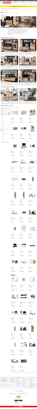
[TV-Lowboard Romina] (23, 261)
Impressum (8, 404)
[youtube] (20, 391)
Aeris (2, 139)
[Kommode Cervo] (15, 179)
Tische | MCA (9, 102)
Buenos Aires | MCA (9, 53)
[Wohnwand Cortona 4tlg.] (15, 361)
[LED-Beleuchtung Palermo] (23, 162)
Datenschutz (17, 404)
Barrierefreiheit (31, 404)
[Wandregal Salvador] (15, 344)
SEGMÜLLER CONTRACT (32, 385)
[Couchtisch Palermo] (15, 128)
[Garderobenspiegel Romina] (15, 279)
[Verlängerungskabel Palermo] (23, 296)
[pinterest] (16, 391)
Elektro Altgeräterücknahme (26, 386)
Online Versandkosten (12, 379)
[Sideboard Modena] (23, 179)
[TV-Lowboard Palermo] (23, 146)
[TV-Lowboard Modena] (15, 245)
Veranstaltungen (18, 385)
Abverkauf (17, 379)
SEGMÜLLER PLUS (34, 0)
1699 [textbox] (8, 112)
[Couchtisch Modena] (23, 212)
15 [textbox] (1, 112)
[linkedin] (22, 391)
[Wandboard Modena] (32, 245)
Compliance (31, 387)
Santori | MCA (27, 53)
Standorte (31, 379)
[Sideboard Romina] (15, 112)
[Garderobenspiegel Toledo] (32, 279)
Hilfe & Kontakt (20, 0)
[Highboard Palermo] (32, 112)
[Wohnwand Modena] (32, 212)
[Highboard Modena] (15, 146)
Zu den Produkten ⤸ (3, 15)
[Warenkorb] (35, 2)
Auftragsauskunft (27, 0)
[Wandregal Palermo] (32, 328)
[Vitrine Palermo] (15, 195)
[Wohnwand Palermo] (23, 128)
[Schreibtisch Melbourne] (23, 245)
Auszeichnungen (31, 386)
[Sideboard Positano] (23, 361)
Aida (2, 140)
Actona (2, 136)
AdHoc (2, 137)
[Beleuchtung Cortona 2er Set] (32, 312)
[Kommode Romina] (23, 228)
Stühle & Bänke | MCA (27, 102)
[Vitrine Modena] (15, 328)
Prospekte (13, 0)
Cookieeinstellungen (24, 404)
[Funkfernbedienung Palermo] (32, 162)
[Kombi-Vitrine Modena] (32, 179)
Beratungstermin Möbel (25, 379)
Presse (23, 385)
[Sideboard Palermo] (23, 112)
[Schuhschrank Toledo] (23, 279)
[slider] (1, 114)
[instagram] (18, 391)
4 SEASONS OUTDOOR (5, 133)
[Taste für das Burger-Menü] (1, 2)
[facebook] (14, 391)
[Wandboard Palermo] (15, 162)
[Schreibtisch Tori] (32, 261)
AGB (12, 404)
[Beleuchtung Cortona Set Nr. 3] (23, 344)
